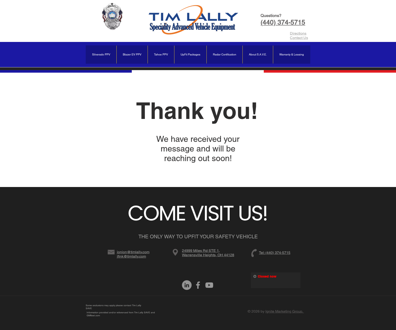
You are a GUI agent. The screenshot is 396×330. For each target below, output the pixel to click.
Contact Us (299, 38)
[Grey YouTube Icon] (209, 285)
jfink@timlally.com (131, 256)
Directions (298, 33)
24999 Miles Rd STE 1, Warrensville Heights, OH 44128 (208, 252)
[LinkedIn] (187, 285)
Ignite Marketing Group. (284, 311)
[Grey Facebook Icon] (198, 285)
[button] (291, 54)
